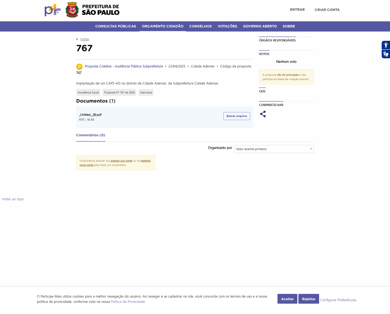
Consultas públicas (115, 26)
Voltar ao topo (13, 199)
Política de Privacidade (128, 301)
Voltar (84, 39)
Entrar (297, 9)
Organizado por (220, 147)
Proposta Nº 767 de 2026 (119, 92)
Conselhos (200, 26)
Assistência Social (88, 92)
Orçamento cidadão (162, 26)
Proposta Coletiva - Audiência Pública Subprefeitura (124, 66)
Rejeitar (308, 299)
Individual (146, 92)
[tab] (90, 136)
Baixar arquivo (236, 116)
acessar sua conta (121, 160)
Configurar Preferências (338, 300)
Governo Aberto (260, 26)
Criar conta (327, 10)
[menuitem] (297, 9)
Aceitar (287, 299)
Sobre (289, 26)
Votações (227, 26)
